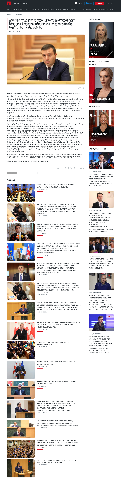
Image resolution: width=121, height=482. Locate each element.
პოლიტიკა (19, 15)
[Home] (9, 3)
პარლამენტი (43, 173)
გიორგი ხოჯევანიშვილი (27, 173)
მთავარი (10, 15)
